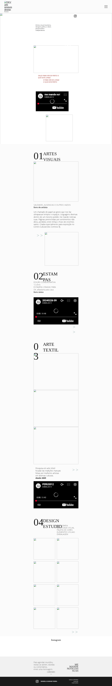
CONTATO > (51, 673)
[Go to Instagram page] (75, 16)
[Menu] (106, 6)
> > (40, 235)
